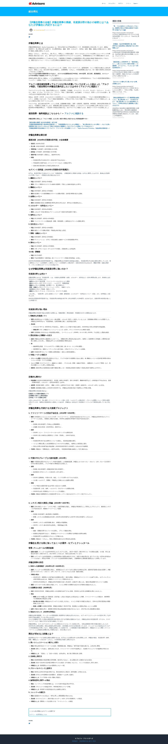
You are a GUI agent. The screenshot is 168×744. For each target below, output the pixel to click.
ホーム (103, 3)
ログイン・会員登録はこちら (38, 714)
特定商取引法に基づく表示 (88, 741)
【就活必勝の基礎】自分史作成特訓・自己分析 (43, 122)
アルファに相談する (74, 113)
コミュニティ (111, 3)
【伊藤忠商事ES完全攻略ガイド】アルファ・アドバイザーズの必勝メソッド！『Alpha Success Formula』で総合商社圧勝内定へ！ (69, 128)
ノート (128, 3)
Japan (135, 3)
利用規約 (75, 741)
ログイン (120, 3)
